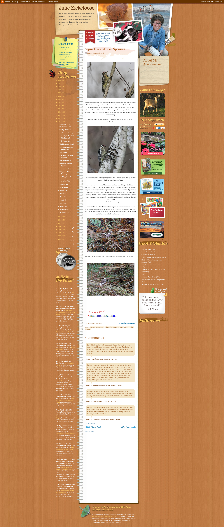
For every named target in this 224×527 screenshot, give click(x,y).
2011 (60, 220)
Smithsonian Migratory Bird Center (153, 284)
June (61, 197)
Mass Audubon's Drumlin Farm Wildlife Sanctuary (65, 468)
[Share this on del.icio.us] (113, 315)
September (63, 187)
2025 (60, 83)
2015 (60, 115)
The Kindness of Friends (67, 144)
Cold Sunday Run (65, 141)
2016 (60, 112)
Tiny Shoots (63, 152)
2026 (60, 80)
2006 (60, 236)
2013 (60, 121)
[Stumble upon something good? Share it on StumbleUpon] (106, 315)
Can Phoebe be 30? (64, 47)
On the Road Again (65, 127)
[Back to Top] (89, 431)
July (61, 193)
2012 (60, 217)
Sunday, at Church (65, 130)
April (62, 203)
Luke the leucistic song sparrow (114, 327)
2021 (60, 96)
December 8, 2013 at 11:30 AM (112, 385)
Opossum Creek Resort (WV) (151, 277)
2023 (60, 90)
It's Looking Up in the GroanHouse (66, 148)
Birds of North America (149, 252)
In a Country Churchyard (67, 133)
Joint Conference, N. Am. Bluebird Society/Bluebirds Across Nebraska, (65, 312)
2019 (60, 102)
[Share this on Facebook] (99, 315)
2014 (60, 118)
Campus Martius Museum (64, 380)
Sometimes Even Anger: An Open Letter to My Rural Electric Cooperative (66, 52)
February (63, 209)
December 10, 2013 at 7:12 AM (110, 419)
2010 (60, 223)
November (63, 181)
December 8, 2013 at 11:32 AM (106, 401)
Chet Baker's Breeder (148, 254)
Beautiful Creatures (65, 160)
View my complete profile (153, 64)
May (61, 200)
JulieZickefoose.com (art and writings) (154, 257)
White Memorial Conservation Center (65, 448)
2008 (60, 229)
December (63, 124)
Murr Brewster (97, 385)
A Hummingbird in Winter (66, 57)
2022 (60, 93)
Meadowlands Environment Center (65, 434)
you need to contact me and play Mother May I (105, 516)
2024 (60, 86)
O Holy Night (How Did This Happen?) (67, 137)
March (62, 206)
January (63, 212)
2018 (60, 105)
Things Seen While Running (65, 173)
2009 (60, 226)
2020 (60, 99)
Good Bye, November (66, 177)
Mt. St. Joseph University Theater (65, 294)
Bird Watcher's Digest (148, 249)
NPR (143, 274)
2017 (60, 109)
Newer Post (93, 427)
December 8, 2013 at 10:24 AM (107, 359)
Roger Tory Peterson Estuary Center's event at (65, 400)
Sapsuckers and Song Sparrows (66, 165)
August (62, 190)
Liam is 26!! (62, 59)
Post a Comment (90, 423)
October (63, 184)
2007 (60, 232)
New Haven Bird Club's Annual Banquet (65, 416)
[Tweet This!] (92, 315)
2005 (60, 239)
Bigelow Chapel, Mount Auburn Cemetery (65, 491)
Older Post (128, 427)
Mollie (95, 359)
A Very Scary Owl (65, 169)
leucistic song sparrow (97, 327)
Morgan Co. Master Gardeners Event (65, 331)
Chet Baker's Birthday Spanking (66, 156)
